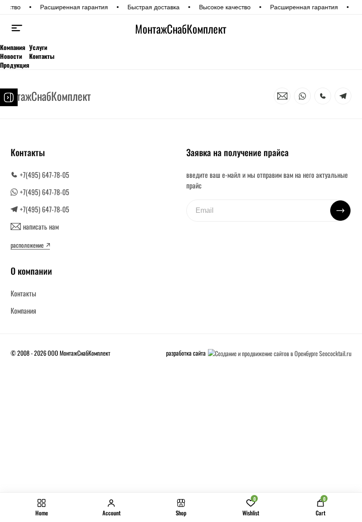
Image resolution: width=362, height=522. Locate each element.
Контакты (41, 56)
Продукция (14, 65)
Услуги (38, 47)
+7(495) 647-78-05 (44, 174)
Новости (11, 56)
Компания (12, 47)
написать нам (41, 226)
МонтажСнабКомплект (180, 28)
